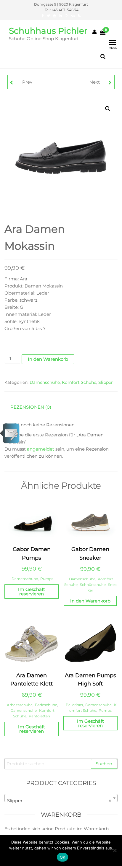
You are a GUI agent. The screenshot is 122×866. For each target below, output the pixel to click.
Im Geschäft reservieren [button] (31, 591)
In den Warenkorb (48, 359)
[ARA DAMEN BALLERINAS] (110, 82)
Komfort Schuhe (79, 382)
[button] (107, 108)
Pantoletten (39, 716)
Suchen (104, 763)
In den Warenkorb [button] (90, 601)
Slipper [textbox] (59, 800)
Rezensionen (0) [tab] (30, 407)
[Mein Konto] (94, 32)
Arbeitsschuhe (20, 705)
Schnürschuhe (93, 584)
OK (62, 857)
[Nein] (115, 850)
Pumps (46, 578)
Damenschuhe (45, 382)
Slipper (105, 382)
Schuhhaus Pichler (48, 31)
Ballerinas (74, 705)
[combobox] (61, 798)
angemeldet (40, 449)
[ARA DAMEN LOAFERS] (11, 82)
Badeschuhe (46, 705)
